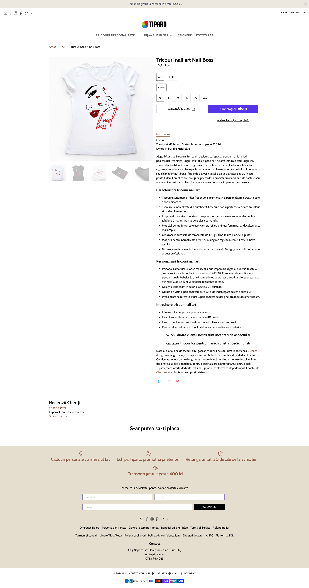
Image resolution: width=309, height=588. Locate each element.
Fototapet (204, 35)
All (63, 46)
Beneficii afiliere (170, 527)
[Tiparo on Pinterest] (21, 14)
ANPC (209, 535)
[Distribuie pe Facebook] (168, 381)
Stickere (185, 35)
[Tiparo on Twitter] (27, 14)
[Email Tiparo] (6, 14)
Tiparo (125, 573)
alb (160, 77)
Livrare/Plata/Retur (111, 535)
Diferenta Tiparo (89, 527)
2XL (205, 97)
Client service (164, 372)
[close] (305, 4)
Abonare (209, 507)
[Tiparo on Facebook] (11, 14)
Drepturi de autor (193, 535)
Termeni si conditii (86, 535)
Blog (185, 527)
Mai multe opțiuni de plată (233, 120)
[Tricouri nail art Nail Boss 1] (101, 109)
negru (171, 77)
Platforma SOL (225, 535)
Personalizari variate (114, 527)
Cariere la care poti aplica (144, 527)
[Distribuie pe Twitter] (159, 381)
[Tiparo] (154, 24)
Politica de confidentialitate (164, 535)
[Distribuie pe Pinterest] (177, 381)
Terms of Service (200, 527)
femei (161, 87)
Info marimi (163, 134)
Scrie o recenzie (58, 416)
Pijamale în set (156, 35)
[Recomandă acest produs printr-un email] (186, 381)
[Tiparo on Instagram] (16, 14)
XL (196, 97)
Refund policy (221, 527)
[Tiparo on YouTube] (32, 14)
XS (160, 97)
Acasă (52, 46)
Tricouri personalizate (115, 35)
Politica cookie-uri (135, 535)
